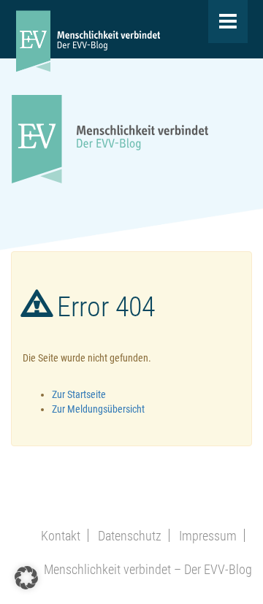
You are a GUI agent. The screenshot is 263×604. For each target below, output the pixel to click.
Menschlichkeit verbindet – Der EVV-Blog (148, 569)
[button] (26, 577)
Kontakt (60, 535)
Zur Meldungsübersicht (98, 409)
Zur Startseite (79, 394)
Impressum (208, 535)
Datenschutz (129, 535)
